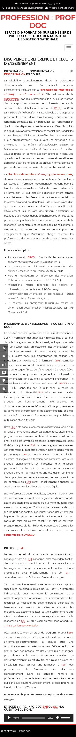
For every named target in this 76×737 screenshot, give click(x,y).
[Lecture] (9, 718)
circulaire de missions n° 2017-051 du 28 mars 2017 (40, 174)
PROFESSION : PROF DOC (38, 21)
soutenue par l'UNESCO (19, 534)
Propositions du (21, 257)
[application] (38, 718)
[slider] (66, 717)
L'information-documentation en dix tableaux (35, 293)
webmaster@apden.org (61, 7)
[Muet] (57, 718)
